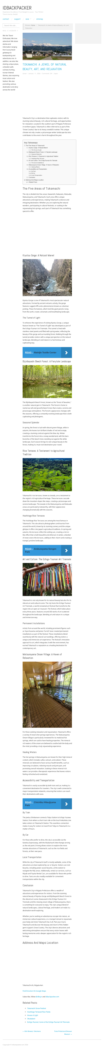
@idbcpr (39, 997)
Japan (56, 73)
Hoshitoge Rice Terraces (38, 158)
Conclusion (32, 177)
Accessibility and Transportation (38, 169)
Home (33, 25)
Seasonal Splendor (37, 154)
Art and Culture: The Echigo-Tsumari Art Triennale (43, 160)
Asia (27, 19)
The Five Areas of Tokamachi (35, 145)
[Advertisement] (47, 96)
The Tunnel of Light (36, 150)
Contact (6, 19)
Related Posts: (33, 182)
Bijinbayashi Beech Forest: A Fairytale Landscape (43, 152)
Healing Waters (36, 167)
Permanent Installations (38, 162)
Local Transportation (37, 175)
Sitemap (39, 19)
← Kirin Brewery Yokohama (32, 1031)
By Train (34, 171)
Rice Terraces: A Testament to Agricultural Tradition (43, 156)
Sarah (25, 73)
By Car (33, 173)
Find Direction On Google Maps (34, 991)
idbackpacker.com (52, 997)
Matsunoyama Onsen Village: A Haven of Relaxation (44, 165)
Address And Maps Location (35, 180)
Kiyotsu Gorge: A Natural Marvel (38, 148)
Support (17, 19)
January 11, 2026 (34, 73)
